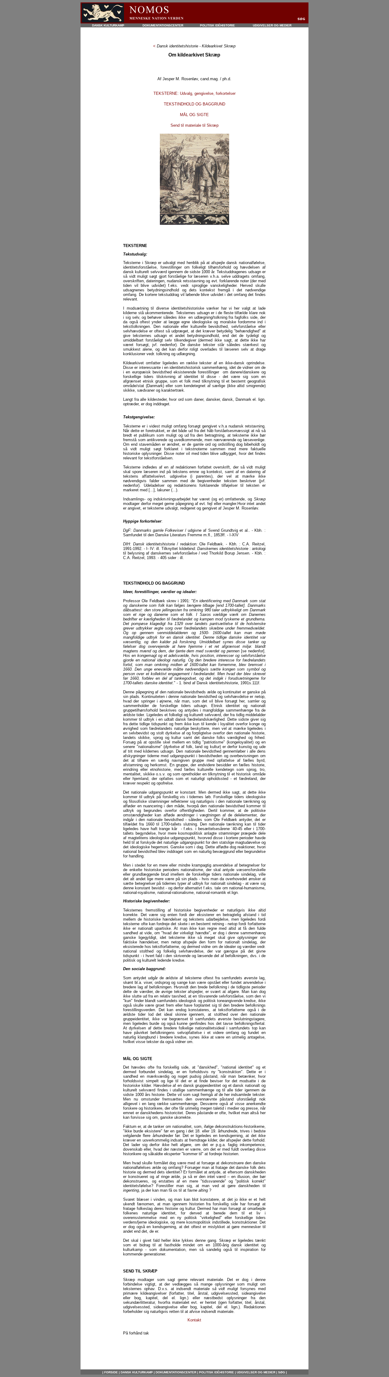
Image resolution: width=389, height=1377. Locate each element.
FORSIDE (111, 1372)
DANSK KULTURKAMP (108, 25)
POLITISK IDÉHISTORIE (217, 25)
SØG (281, 1372)
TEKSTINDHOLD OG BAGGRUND (194, 104)
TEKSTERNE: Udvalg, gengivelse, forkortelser (194, 93)
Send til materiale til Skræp (194, 125)
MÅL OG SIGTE (194, 114)
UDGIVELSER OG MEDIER (272, 25)
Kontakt (194, 1320)
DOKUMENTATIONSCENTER (163, 25)
